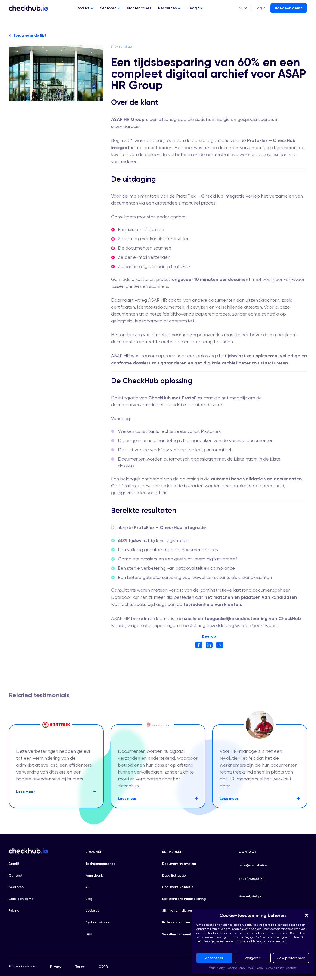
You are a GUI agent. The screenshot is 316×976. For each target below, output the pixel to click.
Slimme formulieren (177, 911)
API (87, 887)
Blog (88, 899)
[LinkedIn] (209, 647)
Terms (80, 967)
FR (241, 25)
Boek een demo (289, 8)
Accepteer (214, 958)
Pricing (14, 911)
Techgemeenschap (100, 864)
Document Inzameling (179, 864)
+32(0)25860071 (251, 879)
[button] (306, 915)
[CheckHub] (28, 8)
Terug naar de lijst (29, 35)
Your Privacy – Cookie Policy (227, 968)
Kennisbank (94, 875)
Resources (168, 8)
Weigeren (253, 958)
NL (241, 8)
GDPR (103, 967)
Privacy (55, 967)
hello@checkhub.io (253, 865)
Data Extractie (174, 875)
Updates (92, 911)
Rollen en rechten (176, 922)
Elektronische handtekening (184, 899)
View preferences (291, 958)
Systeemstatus (97, 922)
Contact (291, 968)
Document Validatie (177, 887)
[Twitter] (219, 647)
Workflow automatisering (182, 934)
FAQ (88, 934)
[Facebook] (198, 647)
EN (241, 17)
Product (82, 8)
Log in (261, 8)
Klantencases (139, 8)
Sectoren (108, 8)
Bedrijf (193, 8)
